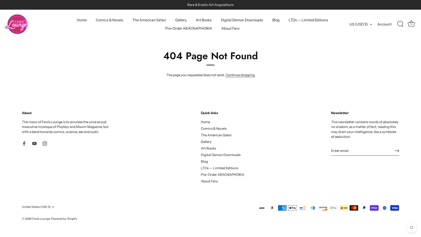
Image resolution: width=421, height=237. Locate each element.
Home (82, 20)
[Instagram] (45, 143)
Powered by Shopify (64, 218)
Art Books (204, 20)
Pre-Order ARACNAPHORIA (188, 28)
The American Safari (149, 20)
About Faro (230, 28)
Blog (276, 20)
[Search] (400, 24)
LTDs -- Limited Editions (308, 20)
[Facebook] (24, 143)
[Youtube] (34, 143)
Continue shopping (240, 75)
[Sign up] (397, 151)
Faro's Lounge (41, 218)
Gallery (181, 20)
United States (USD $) (36, 206)
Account (384, 24)
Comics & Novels (109, 20)
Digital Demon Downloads (242, 20)
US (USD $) (359, 24)
